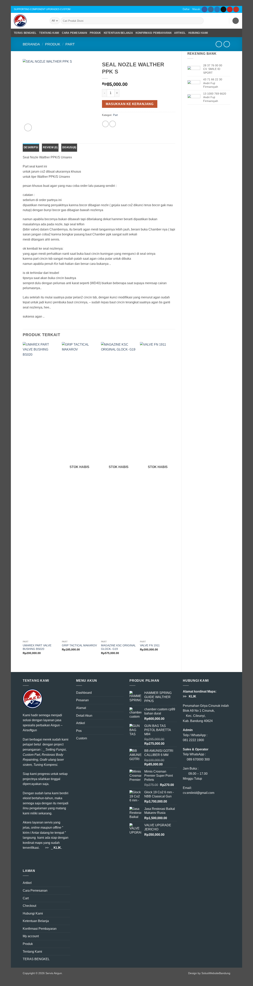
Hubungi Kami (198, 32)
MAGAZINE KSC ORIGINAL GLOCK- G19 (118, 647)
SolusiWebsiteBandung (215, 973)
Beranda (31, 44)
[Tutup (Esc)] (248, 4)
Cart (26, 898)
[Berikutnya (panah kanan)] (246, 493)
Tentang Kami (49, 32)
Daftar (186, 9)
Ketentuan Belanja (118, 32)
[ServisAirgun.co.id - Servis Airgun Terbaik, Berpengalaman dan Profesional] (29, 21)
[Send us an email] (223, 9)
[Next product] (219, 44)
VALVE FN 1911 (150, 645)
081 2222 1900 (193, 740)
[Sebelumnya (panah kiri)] (7, 493)
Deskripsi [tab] (31, 147)
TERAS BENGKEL (25, 32)
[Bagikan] (240, 4)
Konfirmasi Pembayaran (153, 32)
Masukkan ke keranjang (129, 104)
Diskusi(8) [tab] (69, 147)
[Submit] (199, 20)
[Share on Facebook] (105, 124)
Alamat (81, 708)
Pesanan (82, 700)
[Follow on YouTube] (236, 9)
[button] (215, 20)
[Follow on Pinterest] (230, 9)
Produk (95, 32)
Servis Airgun (53, 973)
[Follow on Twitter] (217, 9)
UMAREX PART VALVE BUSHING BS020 (37, 647)
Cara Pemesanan (74, 32)
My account (31, 936)
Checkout (29, 905)
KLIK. (58, 847)
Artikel (180, 32)
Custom (81, 738)
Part (70, 44)
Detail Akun (84, 715)
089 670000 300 (198, 759)
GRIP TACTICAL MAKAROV (79, 645)
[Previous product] (227, 44)
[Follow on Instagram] (211, 9)
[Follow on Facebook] (204, 9)
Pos (79, 730)
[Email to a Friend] (112, 124)
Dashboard (84, 692)
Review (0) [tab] (50, 147)
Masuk (196, 9)
